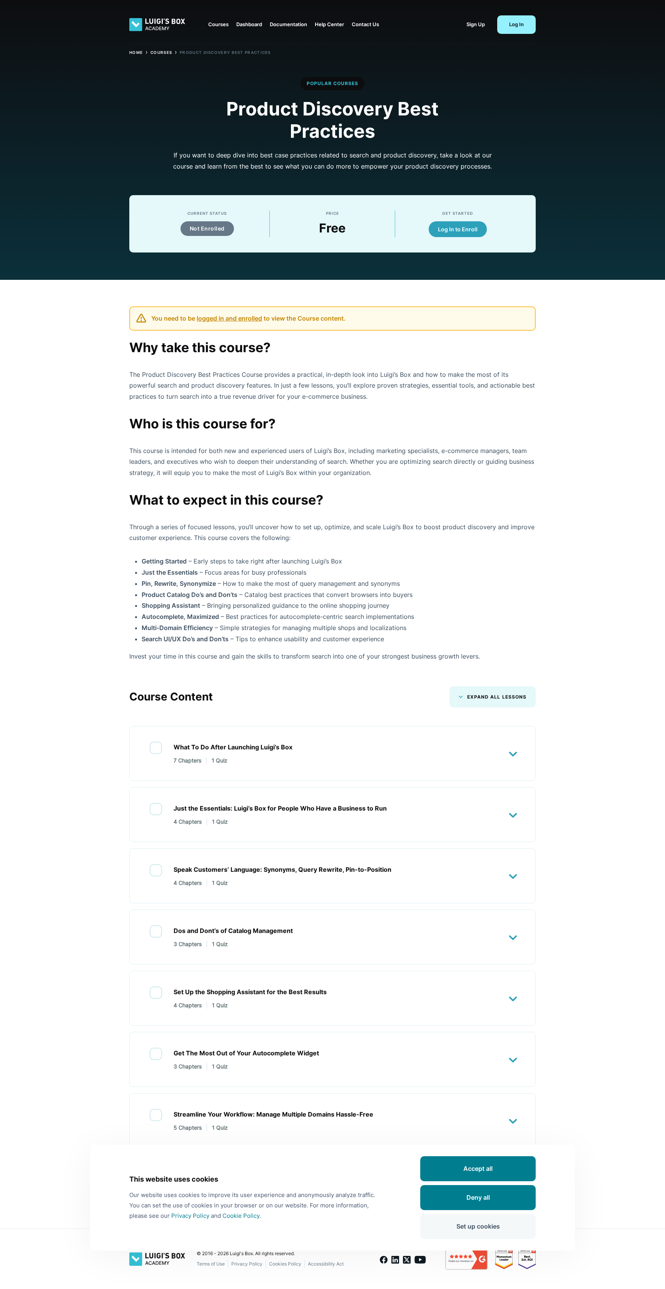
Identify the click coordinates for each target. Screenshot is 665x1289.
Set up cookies (478, 1226)
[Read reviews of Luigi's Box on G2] (470, 1259)
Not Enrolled (207, 228)
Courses (218, 24)
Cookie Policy (240, 1215)
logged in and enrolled (229, 318)
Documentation (288, 24)
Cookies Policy (285, 1264)
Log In (516, 24)
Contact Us (365, 24)
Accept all (478, 1168)
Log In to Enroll (458, 229)
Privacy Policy (246, 1264)
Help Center (329, 24)
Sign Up (475, 24)
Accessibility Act (326, 1264)
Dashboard (249, 24)
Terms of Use (211, 1264)
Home (136, 52)
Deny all (478, 1197)
